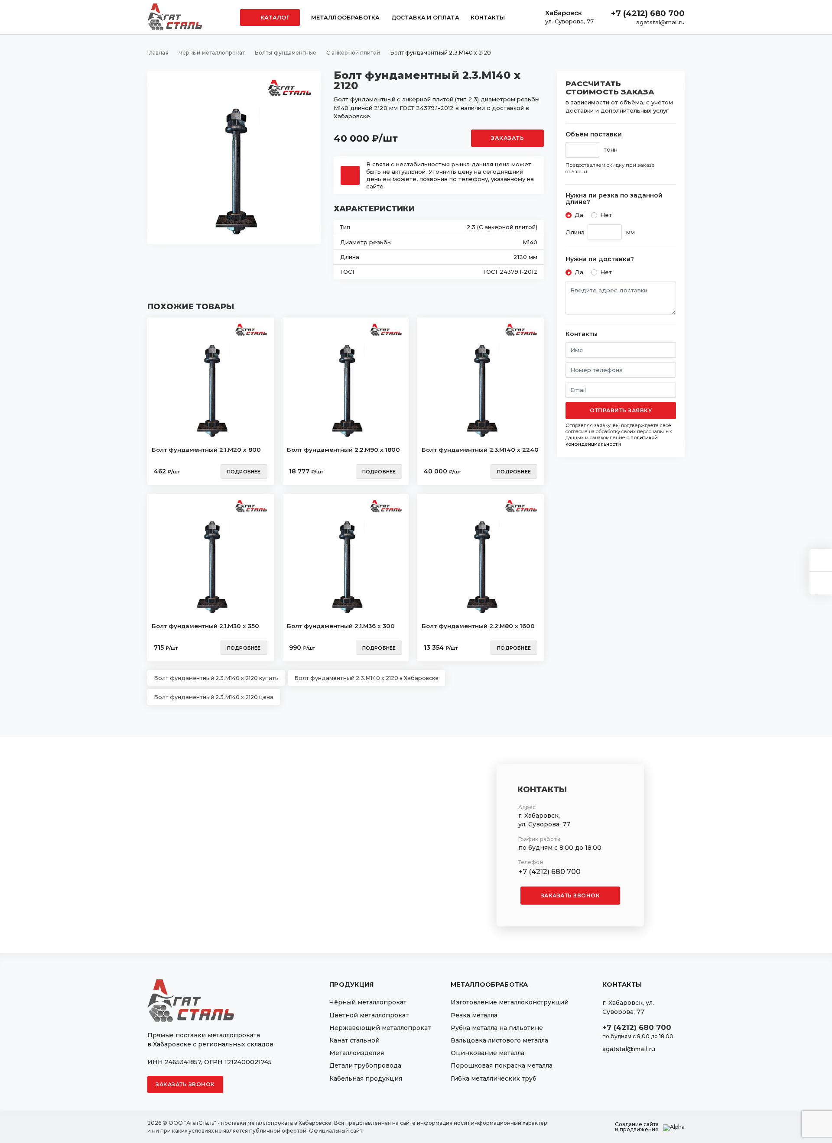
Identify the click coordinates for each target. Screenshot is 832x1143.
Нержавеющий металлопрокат (380, 1028)
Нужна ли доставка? (600, 259)
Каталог (274, 17)
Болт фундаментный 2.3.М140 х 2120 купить (216, 678)
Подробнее (244, 472)
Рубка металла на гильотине (497, 1028)
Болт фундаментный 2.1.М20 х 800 (206, 449)
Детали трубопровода (365, 1065)
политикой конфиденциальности (612, 440)
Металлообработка (345, 17)
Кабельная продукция (365, 1078)
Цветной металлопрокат (369, 1015)
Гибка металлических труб (493, 1078)
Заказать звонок (570, 895)
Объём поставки (594, 134)
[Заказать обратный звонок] (820, 583)
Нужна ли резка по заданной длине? (614, 199)
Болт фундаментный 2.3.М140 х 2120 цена (213, 697)
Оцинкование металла (487, 1053)
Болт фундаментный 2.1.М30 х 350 (205, 625)
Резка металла (474, 1015)
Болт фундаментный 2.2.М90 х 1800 (343, 449)
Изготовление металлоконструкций (510, 1002)
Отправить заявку (621, 410)
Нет (606, 214)
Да (579, 214)
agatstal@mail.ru (660, 22)
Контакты (488, 17)
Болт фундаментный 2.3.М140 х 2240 (480, 449)
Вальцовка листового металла (499, 1040)
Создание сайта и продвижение (637, 1127)
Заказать (507, 138)
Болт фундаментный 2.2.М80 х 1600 (478, 625)
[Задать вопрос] (820, 560)
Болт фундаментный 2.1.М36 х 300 (341, 625)
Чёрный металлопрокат (367, 1002)
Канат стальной (354, 1040)
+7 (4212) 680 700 (648, 13)
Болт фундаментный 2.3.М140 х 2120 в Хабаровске (366, 678)
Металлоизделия (356, 1053)
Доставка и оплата (425, 17)
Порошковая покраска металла (501, 1065)
